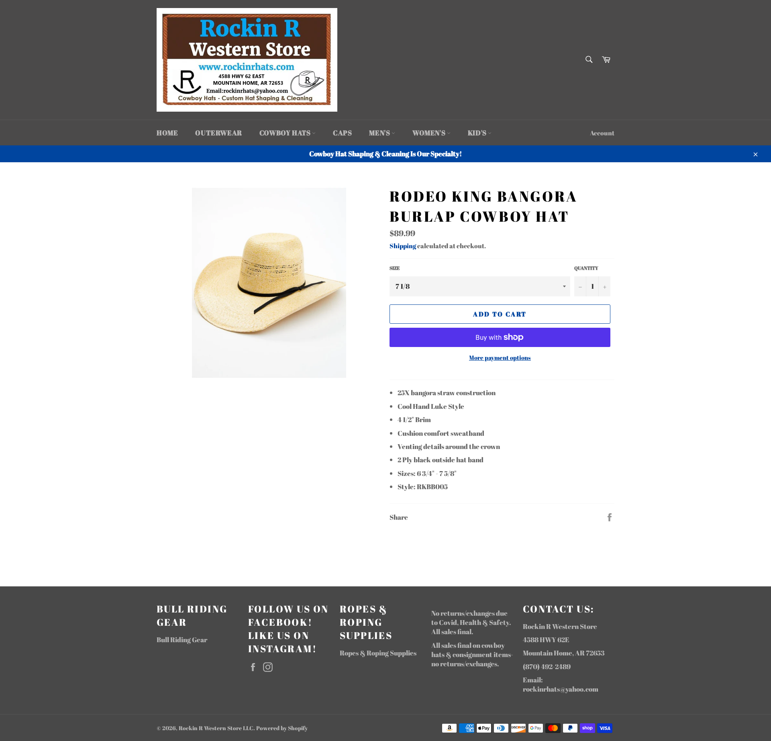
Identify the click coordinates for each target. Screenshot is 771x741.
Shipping (403, 245)
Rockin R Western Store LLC (216, 728)
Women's (429, 132)
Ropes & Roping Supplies (378, 652)
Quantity (586, 268)
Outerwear (218, 132)
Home (167, 132)
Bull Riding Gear (182, 639)
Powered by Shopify (282, 728)
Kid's (478, 132)
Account (602, 133)
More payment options (500, 357)
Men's (380, 132)
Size (395, 268)
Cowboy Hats (285, 132)
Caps (342, 132)
